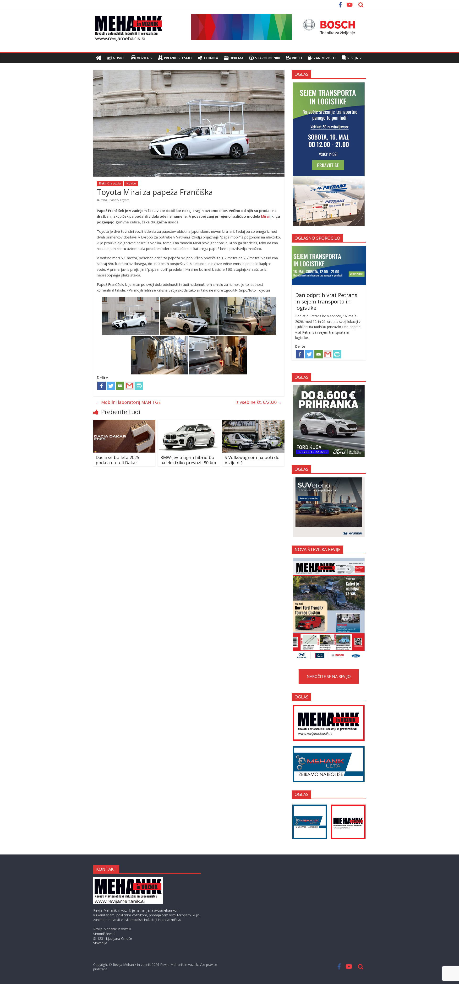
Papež (113, 200)
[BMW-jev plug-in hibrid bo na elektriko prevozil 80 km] (189, 422)
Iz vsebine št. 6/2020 (258, 402)
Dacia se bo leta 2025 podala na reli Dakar (117, 459)
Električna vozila (110, 183)
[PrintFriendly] (139, 386)
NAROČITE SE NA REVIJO (329, 676)
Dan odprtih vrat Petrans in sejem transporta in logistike (326, 301)
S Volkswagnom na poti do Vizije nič (252, 459)
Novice (131, 183)
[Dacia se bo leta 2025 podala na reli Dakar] (124, 422)
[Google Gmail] (129, 386)
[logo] (128, 879)
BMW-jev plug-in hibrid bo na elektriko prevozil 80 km (188, 459)
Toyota (124, 200)
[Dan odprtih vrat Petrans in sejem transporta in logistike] (329, 248)
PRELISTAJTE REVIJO (328, 608)
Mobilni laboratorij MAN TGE (128, 402)
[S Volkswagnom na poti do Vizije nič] (253, 422)
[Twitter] (111, 386)
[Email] (120, 386)
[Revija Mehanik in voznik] (98, 58)
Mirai (104, 200)
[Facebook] (101, 386)
